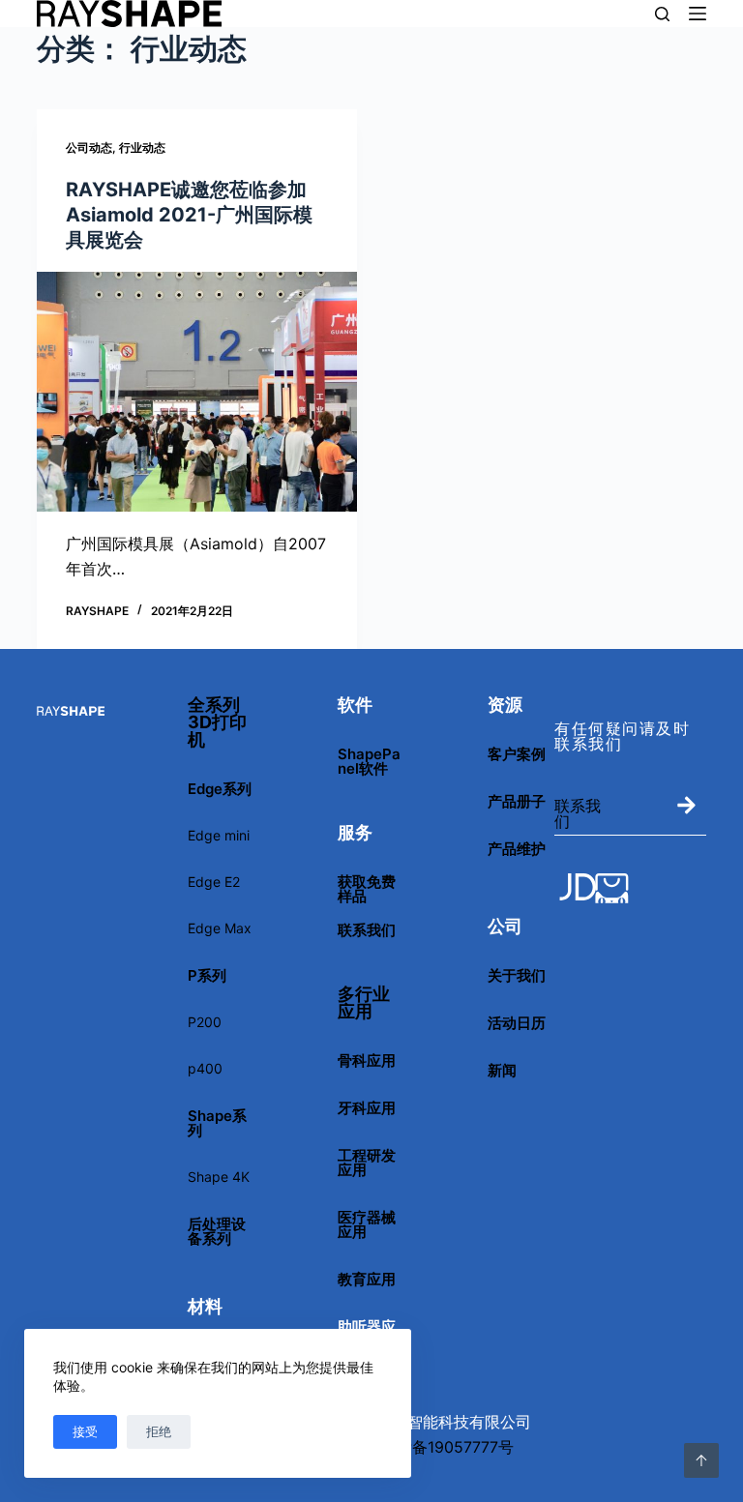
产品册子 (517, 801)
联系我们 (367, 930)
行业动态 (142, 147)
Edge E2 (214, 881)
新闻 (502, 1070)
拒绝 (158, 1431)
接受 (85, 1431)
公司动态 (89, 147)
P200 (205, 1022)
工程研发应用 (367, 1162)
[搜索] (662, 14)
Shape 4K (219, 1176)
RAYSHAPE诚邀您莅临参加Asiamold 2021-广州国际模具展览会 (189, 214)
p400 (205, 1068)
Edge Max (220, 928)
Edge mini (219, 835)
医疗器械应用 (367, 1224)
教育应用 (367, 1279)
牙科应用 (367, 1108)
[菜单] (697, 13)
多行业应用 (364, 1002)
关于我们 (517, 975)
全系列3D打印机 (217, 722)
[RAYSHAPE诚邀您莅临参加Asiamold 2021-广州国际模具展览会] (197, 392)
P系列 (207, 975)
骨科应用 (367, 1060)
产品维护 (517, 848)
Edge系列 (220, 789)
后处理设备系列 (217, 1231)
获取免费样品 (367, 888)
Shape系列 (217, 1122)
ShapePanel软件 (369, 761)
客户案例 (517, 754)
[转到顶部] (701, 1460)
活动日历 (517, 1023)
